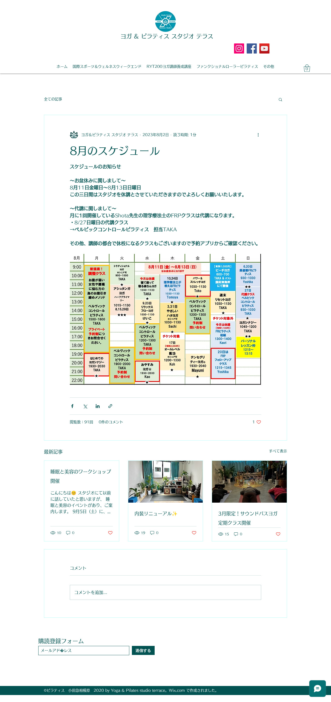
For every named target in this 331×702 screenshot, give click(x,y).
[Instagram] (239, 48)
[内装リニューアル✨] (165, 482)
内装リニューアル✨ (155, 513)
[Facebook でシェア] (72, 406)
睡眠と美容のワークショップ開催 (80, 476)
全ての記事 (53, 99)
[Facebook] (252, 48)
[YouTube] (264, 48)
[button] (307, 68)
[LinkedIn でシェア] (97, 406)
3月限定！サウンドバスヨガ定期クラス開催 (247, 518)
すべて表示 (278, 451)
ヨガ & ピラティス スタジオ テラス (167, 36)
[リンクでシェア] (110, 406)
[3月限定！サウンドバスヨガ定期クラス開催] (249, 482)
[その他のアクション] (258, 135)
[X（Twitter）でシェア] (84, 406)
